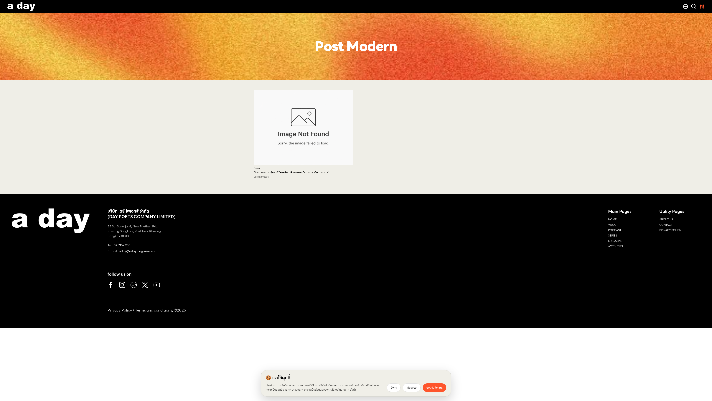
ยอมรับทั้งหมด (434, 388)
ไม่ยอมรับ (412, 388)
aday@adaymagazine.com (138, 251)
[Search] (693, 6)
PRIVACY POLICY (670, 230)
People (257, 168)
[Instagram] (122, 285)
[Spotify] (134, 285)
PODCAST (614, 230)
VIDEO (612, 225)
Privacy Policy (120, 310)
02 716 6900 (122, 245)
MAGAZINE (615, 241)
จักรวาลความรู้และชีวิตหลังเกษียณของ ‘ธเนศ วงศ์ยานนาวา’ (291, 172)
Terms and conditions (153, 310)
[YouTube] (157, 285)
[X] (145, 285)
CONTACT (666, 225)
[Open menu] (702, 6)
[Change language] (685, 6)
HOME (612, 219)
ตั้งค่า (353, 389)
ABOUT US (666, 219)
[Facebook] (111, 285)
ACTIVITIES (615, 246)
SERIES (612, 236)
